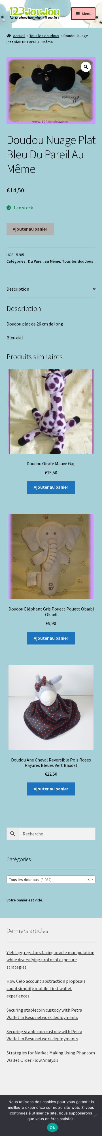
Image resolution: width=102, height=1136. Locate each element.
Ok (52, 1127)
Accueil (19, 35)
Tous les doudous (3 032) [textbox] (49, 879)
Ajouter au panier (30, 229)
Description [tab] (18, 289)
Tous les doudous (44, 35)
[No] (95, 1115)
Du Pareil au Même (44, 261)
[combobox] (51, 879)
